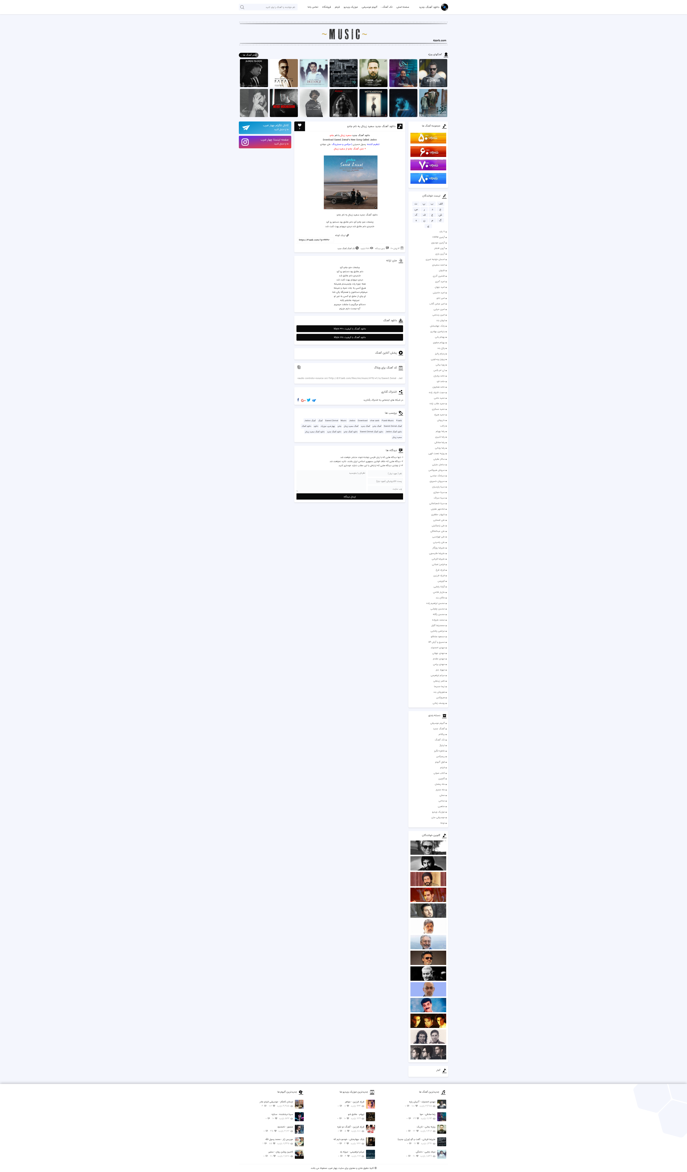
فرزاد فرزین (439, 575)
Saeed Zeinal (331, 420)
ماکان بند (440, 598)
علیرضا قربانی (438, 559)
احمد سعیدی (438, 265)
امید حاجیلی (439, 293)
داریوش (441, 420)
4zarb (399, 420)
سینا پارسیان (438, 487)
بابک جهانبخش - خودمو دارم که (348, 1141)
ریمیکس (440, 756)
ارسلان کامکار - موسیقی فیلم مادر (276, 1104)
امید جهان (440, 287)
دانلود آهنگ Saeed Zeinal (371, 431)
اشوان (442, 270)
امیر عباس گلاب (437, 304)
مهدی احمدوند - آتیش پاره (420, 1104)
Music (344, 420)
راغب (442, 426)
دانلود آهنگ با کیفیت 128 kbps (350, 337)
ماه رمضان (440, 784)
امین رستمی (438, 315)
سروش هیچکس (436, 470)
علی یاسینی (439, 542)
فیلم (337, 7)
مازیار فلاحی (439, 592)
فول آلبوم (440, 762)
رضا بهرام (440, 431)
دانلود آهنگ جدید (429, 7)
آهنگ (320, 420)
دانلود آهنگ (364, 135)
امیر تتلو (441, 298)
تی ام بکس (439, 370)
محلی (442, 795)
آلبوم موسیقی (369, 7)
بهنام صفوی (439, 342)
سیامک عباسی (437, 476)
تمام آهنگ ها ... (249, 55)
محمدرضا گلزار (438, 625)
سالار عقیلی (439, 459)
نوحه (442, 823)
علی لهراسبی (438, 537)
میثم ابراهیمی (438, 675)
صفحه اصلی (402, 7)
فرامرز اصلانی (438, 564)
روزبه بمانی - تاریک (420, 1129)
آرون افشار (439, 248)
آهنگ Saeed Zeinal (393, 426)
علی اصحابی (439, 520)
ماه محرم (440, 790)
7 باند (442, 232)
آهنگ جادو (376, 426)
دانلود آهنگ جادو (350, 431)
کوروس (441, 581)
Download (328, 140)
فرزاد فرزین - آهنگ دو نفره (350, 1129)
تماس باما (313, 7)
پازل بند (441, 348)
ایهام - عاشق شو (350, 1116)
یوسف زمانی (439, 703)
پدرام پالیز (440, 354)
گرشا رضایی (439, 587)
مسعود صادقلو (438, 636)
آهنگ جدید (439, 729)
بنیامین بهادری (437, 331)
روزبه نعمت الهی (436, 453)
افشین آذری (439, 276)
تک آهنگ (387, 7)
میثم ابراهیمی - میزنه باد (351, 1154)
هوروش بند (439, 692)
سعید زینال (397, 437)
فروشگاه (326, 7)
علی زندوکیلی (438, 525)
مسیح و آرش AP (436, 642)
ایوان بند (440, 320)
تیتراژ (442, 745)
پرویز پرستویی (438, 359)
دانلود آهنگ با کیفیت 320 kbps (350, 329)
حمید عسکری (438, 409)
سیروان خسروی (437, 481)
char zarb (374, 420)
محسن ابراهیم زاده (435, 603)
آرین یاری (440, 254)
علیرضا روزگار (438, 548)
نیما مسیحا (439, 686)
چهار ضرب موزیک (328, 426)
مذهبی (441, 806)
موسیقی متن (438, 817)
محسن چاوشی (437, 609)
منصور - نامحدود (278, 1129)
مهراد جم (440, 670)
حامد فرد (441, 381)
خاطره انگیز (439, 751)
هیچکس (440, 697)
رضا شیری (440, 437)
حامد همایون (438, 387)
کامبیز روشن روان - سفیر (278, 1154)
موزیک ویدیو (351, 7)
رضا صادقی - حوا (420, 1116)
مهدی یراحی (439, 664)
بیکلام (442, 734)
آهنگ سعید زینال (351, 426)
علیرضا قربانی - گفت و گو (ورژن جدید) (416, 1141)
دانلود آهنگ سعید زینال (315, 431)
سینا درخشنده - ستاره (279, 1116)
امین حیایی (439, 309)
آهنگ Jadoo (310, 420)
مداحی (441, 801)
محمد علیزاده (438, 620)
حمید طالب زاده (437, 403)
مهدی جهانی (438, 653)
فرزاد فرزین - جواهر (351, 1104)
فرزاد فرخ (440, 570)
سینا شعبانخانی (437, 503)
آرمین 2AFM (438, 237)
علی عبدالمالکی (437, 531)
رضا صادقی (439, 442)
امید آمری (440, 281)
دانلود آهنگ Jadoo (394, 431)
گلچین (441, 778)
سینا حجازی (439, 492)
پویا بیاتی (440, 365)
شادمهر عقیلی (438, 509)
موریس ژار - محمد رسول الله (278, 1141)
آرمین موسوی (438, 243)
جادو (339, 426)
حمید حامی (439, 398)
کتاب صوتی (439, 773)
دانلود (316, 426)
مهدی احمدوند (438, 648)
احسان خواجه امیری (435, 259)
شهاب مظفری (438, 514)
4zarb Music (388, 420)
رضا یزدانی (440, 448)
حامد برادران (439, 376)
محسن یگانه (439, 614)
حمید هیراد (439, 415)
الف (441, 203)
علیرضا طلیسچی (437, 553)
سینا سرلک (439, 498)
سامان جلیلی (438, 464)
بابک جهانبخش (437, 326)
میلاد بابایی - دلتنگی (420, 1154)
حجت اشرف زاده (437, 392)
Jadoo (352, 420)
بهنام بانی (440, 337)
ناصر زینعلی (439, 681)
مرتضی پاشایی (437, 631)
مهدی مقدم (439, 659)
